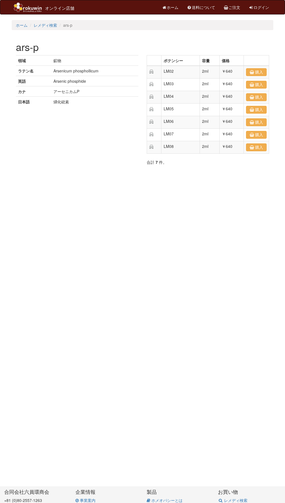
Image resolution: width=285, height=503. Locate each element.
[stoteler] (151, 71)
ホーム (172, 7)
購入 (258, 72)
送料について (203, 7)
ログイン (261, 7)
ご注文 (234, 7)
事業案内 (87, 500)
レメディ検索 (45, 25)
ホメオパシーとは (166, 500)
